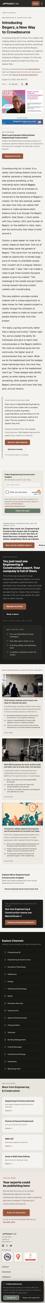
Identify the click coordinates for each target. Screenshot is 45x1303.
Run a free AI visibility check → (19, 545)
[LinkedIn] (3, 1246)
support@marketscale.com (15, 506)
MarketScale (34, 69)
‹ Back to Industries (9, 13)
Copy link (14, 84)
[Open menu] (41, 3)
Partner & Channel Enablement (25, 75)
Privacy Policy (22, 1293)
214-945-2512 (16, 504)
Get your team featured (17, 442)
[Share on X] (22, 84)
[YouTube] (11, 1246)
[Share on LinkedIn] (26, 84)
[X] (7, 1246)
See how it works (15, 449)
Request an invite (12, 156)
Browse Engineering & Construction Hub (21, 889)
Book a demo (13, 614)
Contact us (5, 1239)
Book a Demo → (7, 1241)
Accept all (11, 1298)
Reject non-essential (31, 1298)
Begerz (31, 184)
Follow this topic (23, 511)
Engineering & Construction (17, 18)
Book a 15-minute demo (16, 1212)
